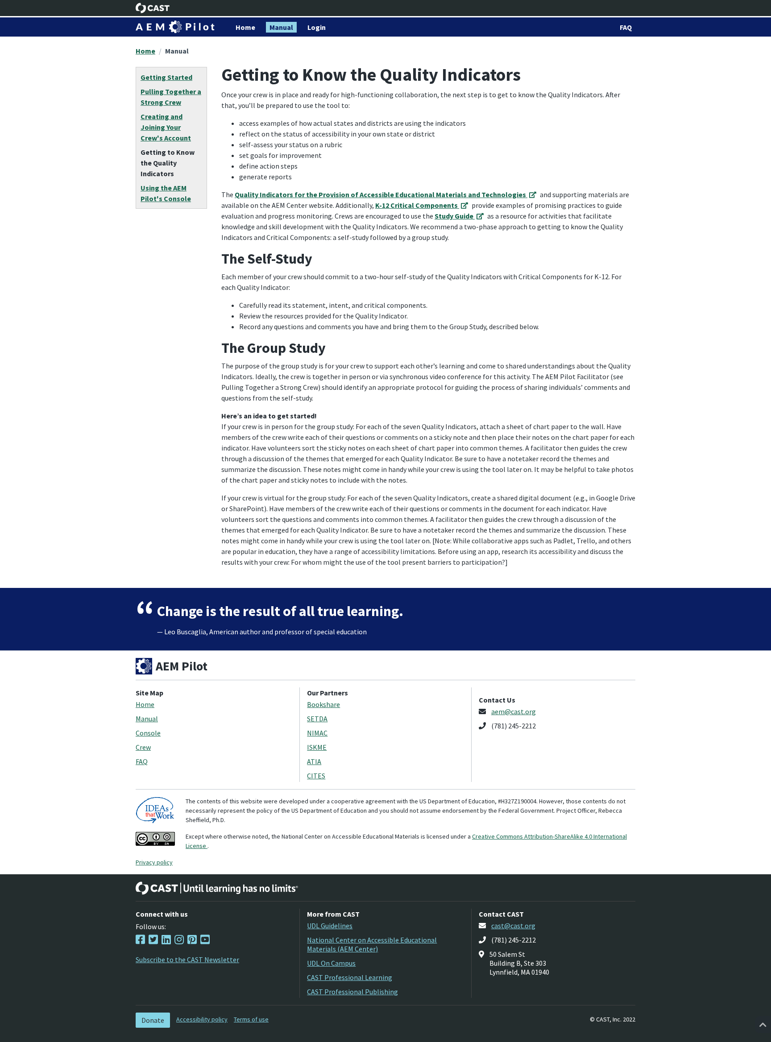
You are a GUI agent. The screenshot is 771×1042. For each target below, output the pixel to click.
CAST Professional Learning (349, 977)
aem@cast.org (513, 711)
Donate (152, 1020)
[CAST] (153, 8)
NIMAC (317, 732)
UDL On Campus (331, 963)
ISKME (317, 747)
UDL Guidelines (329, 925)
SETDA (317, 718)
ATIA (314, 761)
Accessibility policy (202, 1019)
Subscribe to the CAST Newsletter (187, 959)
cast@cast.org (513, 925)
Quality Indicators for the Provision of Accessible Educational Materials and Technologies (381, 194)
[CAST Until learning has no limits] (217, 888)
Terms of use (251, 1019)
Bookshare (323, 704)
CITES (316, 775)
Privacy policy (154, 862)
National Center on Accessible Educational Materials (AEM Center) (372, 944)
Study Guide (455, 215)
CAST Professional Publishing (352, 991)
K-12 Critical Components (417, 205)
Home (145, 50)
